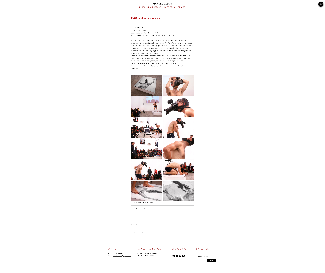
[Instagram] (173, 256)
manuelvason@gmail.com (122, 256)
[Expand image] (146, 85)
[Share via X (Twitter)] (136, 208)
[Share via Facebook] (132, 208)
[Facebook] (177, 256)
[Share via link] (144, 208)
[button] (320, 4)
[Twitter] (183, 256)
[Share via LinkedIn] (140, 208)
